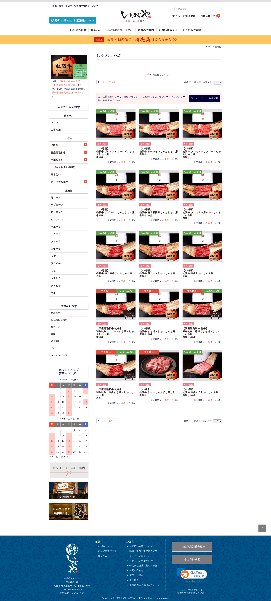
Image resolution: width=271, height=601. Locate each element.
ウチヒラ (56, 278)
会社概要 (134, 580)
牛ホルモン (57, 160)
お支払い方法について (141, 546)
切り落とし (57, 341)
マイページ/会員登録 (184, 16)
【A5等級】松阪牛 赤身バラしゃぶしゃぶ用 (200, 392)
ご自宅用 (56, 129)
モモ (53, 270)
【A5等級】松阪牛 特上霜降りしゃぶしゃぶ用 (158, 212)
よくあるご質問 (191, 30)
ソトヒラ (56, 285)
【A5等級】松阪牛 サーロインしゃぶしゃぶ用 (158, 151)
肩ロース (56, 197)
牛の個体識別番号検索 (192, 546)
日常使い (56, 174)
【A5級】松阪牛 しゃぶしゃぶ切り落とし (157, 392)
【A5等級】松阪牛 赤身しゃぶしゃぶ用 (198, 273)
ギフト (54, 122)
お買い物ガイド (168, 30)
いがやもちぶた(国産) (63, 167)
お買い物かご (207, 16)
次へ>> (112, 82)
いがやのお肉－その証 (119, 30)
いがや (68, 138)
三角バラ (56, 248)
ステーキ (55, 327)
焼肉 (53, 334)
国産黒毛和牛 (58, 152)
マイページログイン (140, 556)
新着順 (197, 82)
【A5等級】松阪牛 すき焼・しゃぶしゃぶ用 (157, 331)
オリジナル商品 (59, 182)
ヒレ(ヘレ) (57, 219)
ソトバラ (56, 241)
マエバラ (56, 226)
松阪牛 (54, 145)
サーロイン (57, 212)
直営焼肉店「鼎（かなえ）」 (144, 585)
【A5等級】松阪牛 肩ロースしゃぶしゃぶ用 (157, 273)
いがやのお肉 (78, 30)
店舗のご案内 (146, 30)
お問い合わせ (136, 570)
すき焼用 (55, 313)
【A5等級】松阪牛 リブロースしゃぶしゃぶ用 (115, 212)
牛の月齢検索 (192, 559)
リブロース (57, 204)
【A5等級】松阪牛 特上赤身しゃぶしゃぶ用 (114, 273)
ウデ (53, 256)
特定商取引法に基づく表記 (143, 565)
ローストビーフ (59, 355)
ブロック (55, 348)
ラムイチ (56, 263)
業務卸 (68, 190)
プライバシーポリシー (141, 560)
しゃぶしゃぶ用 (59, 320)
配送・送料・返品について (143, 551)
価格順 (187, 82)
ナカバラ (56, 234)
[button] (192, 575)
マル (53, 293)
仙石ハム (96, 30)
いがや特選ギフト (107, 551)
